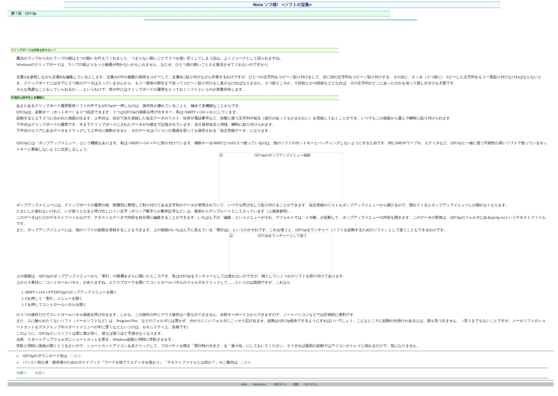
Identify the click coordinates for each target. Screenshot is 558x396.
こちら (75, 356)
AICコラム (310, 384)
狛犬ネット (280, 384)
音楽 (295, 384)
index (244, 384)
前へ (23, 373)
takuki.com (259, 384)
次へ (42, 373)
